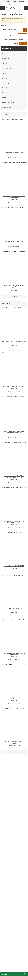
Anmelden (21, 1)
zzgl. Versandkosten (16, 157)
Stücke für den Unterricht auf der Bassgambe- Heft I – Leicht (14, 286)
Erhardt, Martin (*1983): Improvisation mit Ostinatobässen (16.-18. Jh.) (14, 196)
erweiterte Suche (22, 33)
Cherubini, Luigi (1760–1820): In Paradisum (14, 742)
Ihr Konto (13, 1)
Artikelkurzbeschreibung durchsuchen (12, 39)
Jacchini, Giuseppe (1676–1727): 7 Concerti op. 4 (14, 697)
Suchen (24, 43)
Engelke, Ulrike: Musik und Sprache (14, 242)
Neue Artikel (6, 303)
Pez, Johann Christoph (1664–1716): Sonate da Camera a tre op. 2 (14, 521)
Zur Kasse (6, 1)
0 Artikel (4, 974)
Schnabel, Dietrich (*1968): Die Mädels (14, 566)
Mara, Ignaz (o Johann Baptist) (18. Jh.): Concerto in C (14, 609)
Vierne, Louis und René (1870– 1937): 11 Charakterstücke (14, 653)
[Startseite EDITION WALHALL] (14, 4)
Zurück (16, 43)
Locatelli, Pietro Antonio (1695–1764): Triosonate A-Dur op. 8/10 (14, 431)
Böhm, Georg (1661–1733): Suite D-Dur (14, 386)
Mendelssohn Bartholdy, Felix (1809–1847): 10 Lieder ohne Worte (14, 476)
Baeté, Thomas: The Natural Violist (14, 152)
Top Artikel (6, 115)
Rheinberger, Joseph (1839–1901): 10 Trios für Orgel (14, 342)
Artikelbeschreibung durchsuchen (11, 36)
